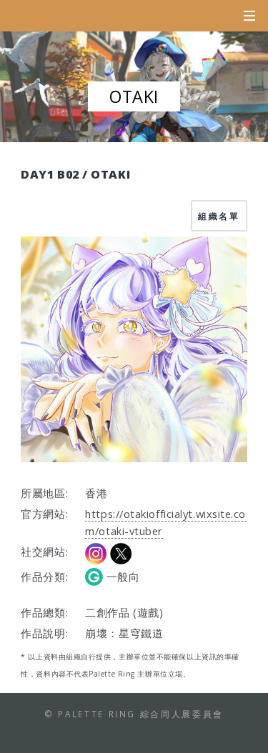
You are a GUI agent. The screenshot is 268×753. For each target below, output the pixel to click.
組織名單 (219, 215)
